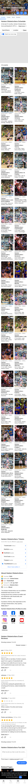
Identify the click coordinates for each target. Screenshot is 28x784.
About (13, 17)
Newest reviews (20, 645)
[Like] (2, 670)
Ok (20, 777)
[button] (25, 781)
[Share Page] (25, 13)
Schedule (3, 17)
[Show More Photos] (17, 13)
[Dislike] (5, 670)
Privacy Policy (23, 775)
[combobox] (6, 30)
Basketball (10, 580)
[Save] (21, 13)
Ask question (22, 762)
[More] (10, 670)
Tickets (8, 17)
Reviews (18, 17)
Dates (24, 30)
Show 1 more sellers (13, 567)
